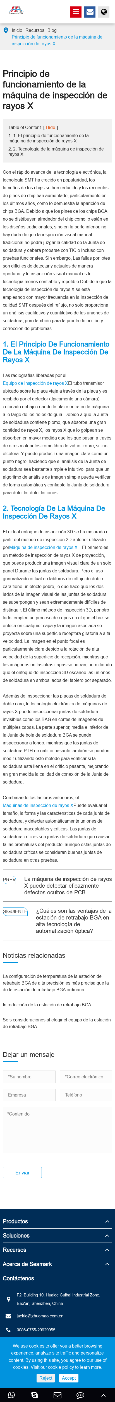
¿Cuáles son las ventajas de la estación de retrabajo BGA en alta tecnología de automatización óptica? (74, 920)
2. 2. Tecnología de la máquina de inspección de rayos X (56, 151)
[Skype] (34, 1395)
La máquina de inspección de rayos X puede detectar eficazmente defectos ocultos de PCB (68, 885)
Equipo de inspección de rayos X (35, 383)
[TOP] (103, 1395)
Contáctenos (18, 1278)
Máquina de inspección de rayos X (43, 547)
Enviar (22, 1173)
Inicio (17, 30)
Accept (69, 1377)
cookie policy (61, 1367)
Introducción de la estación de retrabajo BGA (47, 1004)
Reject (45, 1377)
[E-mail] (57, 1395)
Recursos (34, 30)
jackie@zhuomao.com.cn (40, 1315)
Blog (52, 30)
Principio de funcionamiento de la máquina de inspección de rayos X (57, 40)
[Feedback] (80, 1395)
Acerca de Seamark (27, 1264)
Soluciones (16, 1235)
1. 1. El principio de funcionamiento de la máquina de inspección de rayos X (48, 138)
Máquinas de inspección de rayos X (38, 805)
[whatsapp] (11, 1395)
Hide (50, 127)
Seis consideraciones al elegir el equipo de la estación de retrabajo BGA (57, 1023)
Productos (15, 1221)
